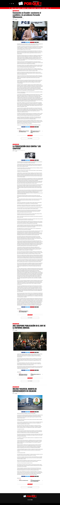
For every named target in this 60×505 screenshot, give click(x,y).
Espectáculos (39, 8)
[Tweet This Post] (28, 42)
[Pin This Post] (32, 42)
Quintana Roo (24, 8)
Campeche (28, 8)
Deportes (43, 8)
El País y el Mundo (33, 8)
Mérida (12, 8)
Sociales (47, 8)
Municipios (19, 8)
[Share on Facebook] (23, 42)
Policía (15, 8)
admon (16, 19)
